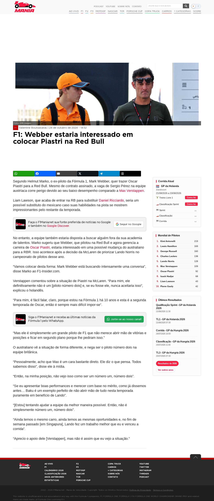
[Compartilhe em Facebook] (45, 173)
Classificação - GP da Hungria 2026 (175, 341)
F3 (92, 11)
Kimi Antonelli (167, 241)
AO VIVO (48, 464)
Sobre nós (124, 6)
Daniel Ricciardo (111, 200)
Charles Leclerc (168, 256)
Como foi (191, 197)
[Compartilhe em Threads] (130, 173)
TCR (122, 11)
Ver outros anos (165, 370)
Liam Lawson (167, 281)
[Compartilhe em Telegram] (109, 173)
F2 (86, 11)
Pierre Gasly (166, 286)
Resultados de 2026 (167, 363)
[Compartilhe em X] (87, 173)
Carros (167, 11)
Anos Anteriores (54, 477)
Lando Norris (167, 261)
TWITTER (144, 467)
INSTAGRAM (145, 470)
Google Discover (58, 226)
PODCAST (144, 477)
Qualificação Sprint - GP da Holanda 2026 (176, 307)
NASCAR (112, 11)
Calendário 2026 (53, 470)
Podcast (98, 6)
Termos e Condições (163, 490)
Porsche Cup (135, 11)
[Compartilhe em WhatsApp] (23, 173)
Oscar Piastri (40, 247)
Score (197, 11)
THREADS (144, 474)
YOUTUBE (144, 464)
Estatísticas (51, 480)
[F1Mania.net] (25, 6)
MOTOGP (80, 470)
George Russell (168, 251)
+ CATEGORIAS (182, 11)
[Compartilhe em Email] (66, 173)
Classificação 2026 (55, 474)
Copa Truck (152, 11)
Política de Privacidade (140, 490)
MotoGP (101, 11)
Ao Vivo (74, 11)
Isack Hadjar (167, 276)
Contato (136, 6)
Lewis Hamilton (168, 246)
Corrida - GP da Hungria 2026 (172, 330)
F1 (82, 11)
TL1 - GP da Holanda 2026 (170, 319)
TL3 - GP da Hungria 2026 (170, 352)
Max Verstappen (131, 191)
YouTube (110, 6)
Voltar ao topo (195, 458)
